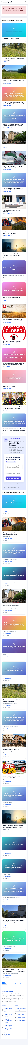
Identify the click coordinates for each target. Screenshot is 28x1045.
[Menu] (25, 2)
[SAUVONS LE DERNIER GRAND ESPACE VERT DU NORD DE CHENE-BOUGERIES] (14, 75)
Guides (4, 1006)
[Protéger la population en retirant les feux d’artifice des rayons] (14, 227)
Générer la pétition (14, 478)
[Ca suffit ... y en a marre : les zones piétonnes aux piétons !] (14, 380)
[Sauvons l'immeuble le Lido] (14, 140)
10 (3, 986)
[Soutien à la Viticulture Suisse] (14, 32)
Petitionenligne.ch (6, 2)
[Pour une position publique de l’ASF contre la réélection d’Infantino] (14, 402)
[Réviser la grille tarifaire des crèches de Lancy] (14, 270)
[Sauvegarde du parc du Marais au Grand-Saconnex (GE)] (14, 53)
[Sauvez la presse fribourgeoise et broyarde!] (14, 205)
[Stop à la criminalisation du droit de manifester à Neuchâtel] (14, 161)
